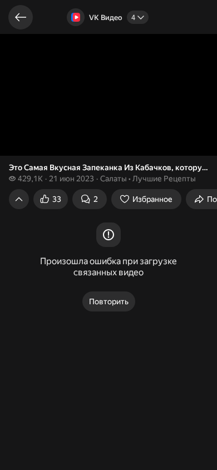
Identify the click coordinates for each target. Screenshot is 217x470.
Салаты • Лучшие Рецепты (148, 178)
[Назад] (20, 17)
